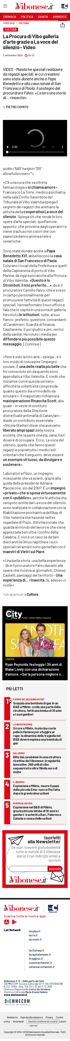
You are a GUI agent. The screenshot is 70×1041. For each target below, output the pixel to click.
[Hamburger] (5, 7)
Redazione (12, 1017)
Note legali (18, 1021)
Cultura (24, 23)
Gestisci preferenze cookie (43, 1021)
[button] (62, 25)
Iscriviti (55, 869)
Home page (9, 23)
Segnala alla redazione (31, 1017)
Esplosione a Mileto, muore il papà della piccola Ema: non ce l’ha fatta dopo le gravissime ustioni (36, 789)
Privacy (49, 1017)
